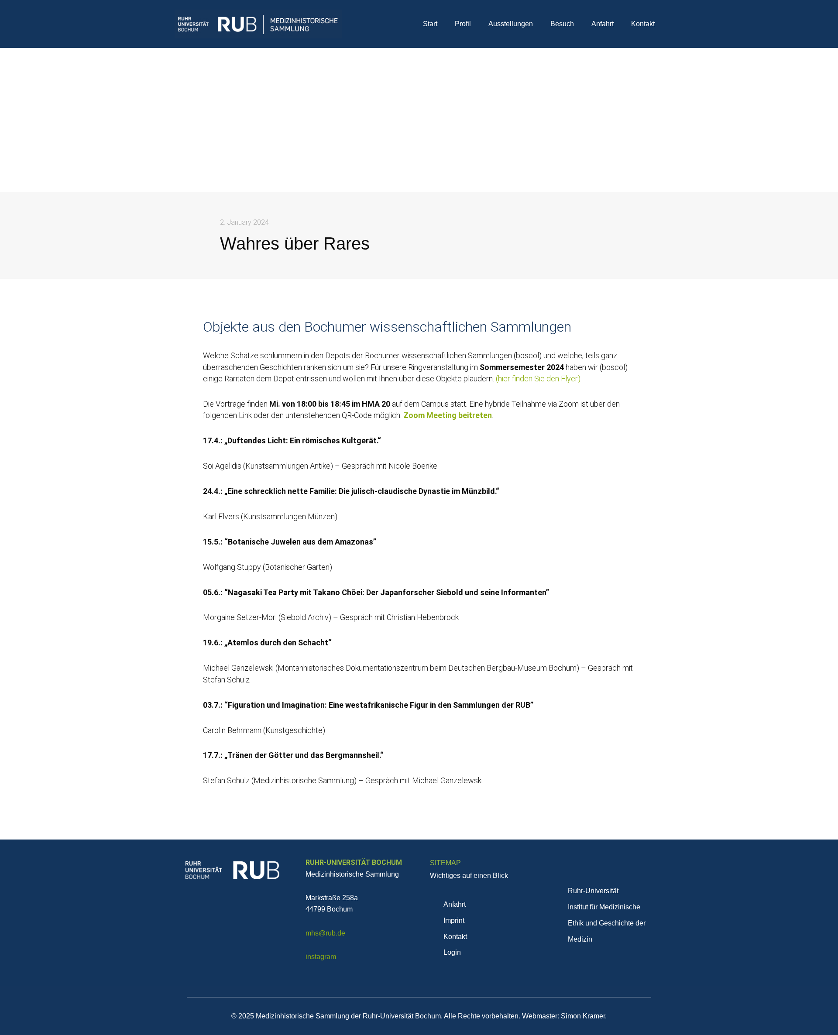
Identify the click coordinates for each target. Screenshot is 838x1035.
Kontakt (643, 23)
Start (430, 23)
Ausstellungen (510, 23)
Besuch (562, 23)
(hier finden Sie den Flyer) (538, 378)
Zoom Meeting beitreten (447, 415)
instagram (321, 956)
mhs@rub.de (325, 933)
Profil (463, 23)
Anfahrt (602, 23)
